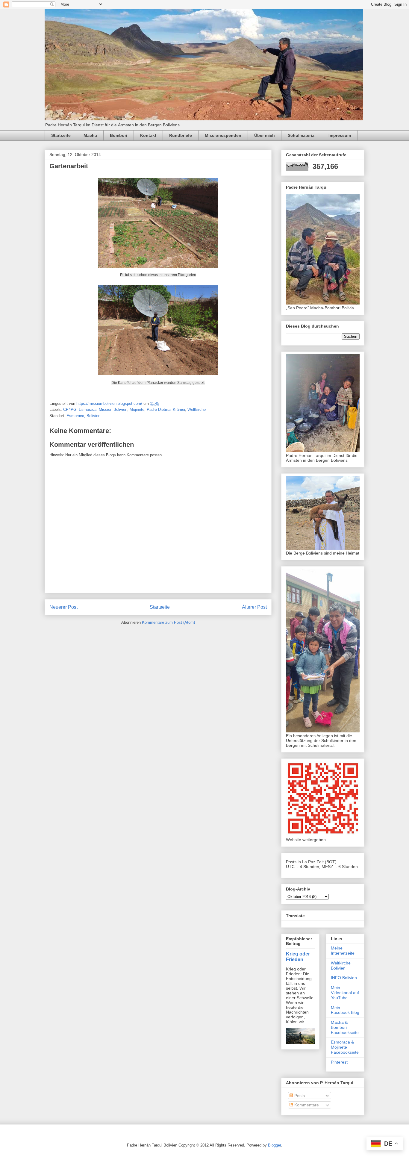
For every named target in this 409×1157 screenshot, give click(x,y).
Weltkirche (196, 409)
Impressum (339, 135)
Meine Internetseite (343, 950)
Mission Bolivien (113, 409)
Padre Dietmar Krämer (166, 409)
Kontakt (148, 135)
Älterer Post (254, 607)
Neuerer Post (63, 607)
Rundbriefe (180, 135)
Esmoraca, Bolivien (83, 416)
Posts (299, 1095)
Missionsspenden (223, 135)
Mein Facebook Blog (345, 1010)
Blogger (274, 1145)
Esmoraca (87, 409)
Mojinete (137, 409)
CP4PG (69, 409)
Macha (90, 135)
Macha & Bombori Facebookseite (345, 1027)
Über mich (264, 135)
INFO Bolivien (344, 977)
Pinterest (339, 1062)
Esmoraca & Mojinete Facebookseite (345, 1047)
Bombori (118, 135)
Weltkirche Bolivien (341, 965)
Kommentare (306, 1105)
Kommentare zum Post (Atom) (168, 622)
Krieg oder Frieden (298, 956)
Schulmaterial (302, 135)
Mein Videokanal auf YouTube (345, 992)
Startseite (61, 135)
